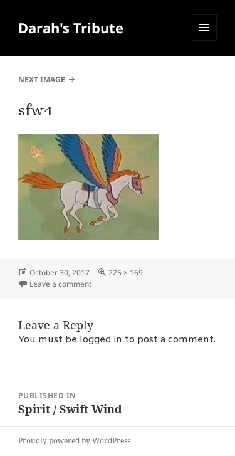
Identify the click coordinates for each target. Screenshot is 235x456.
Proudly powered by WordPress (74, 440)
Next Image (41, 79)
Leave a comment (60, 283)
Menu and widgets (204, 40)
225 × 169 (125, 272)
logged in (101, 340)
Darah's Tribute (70, 27)
